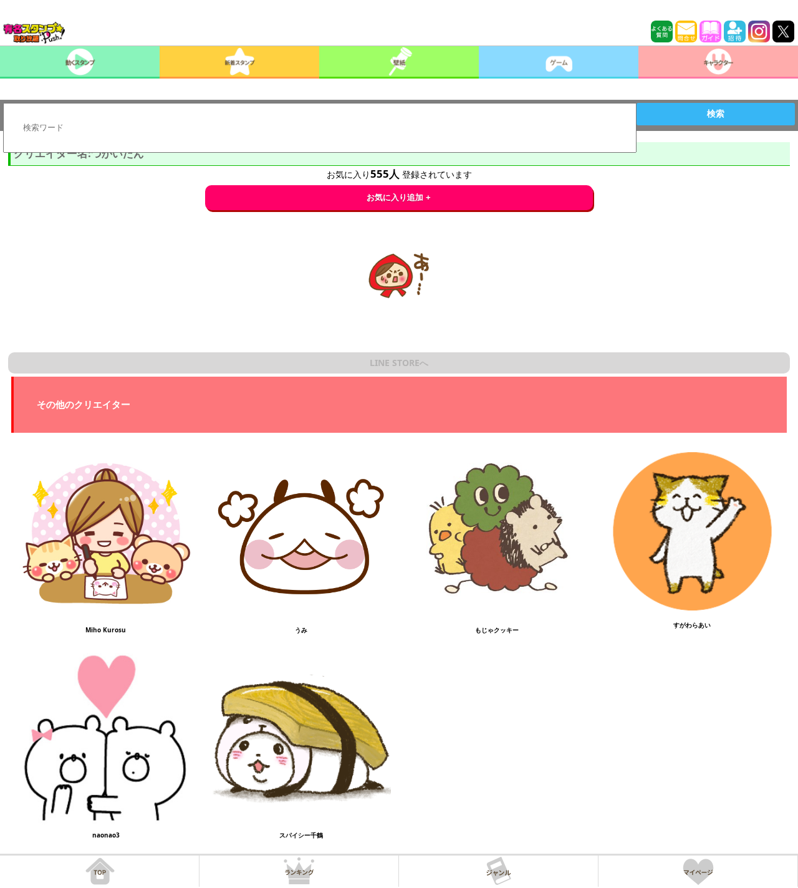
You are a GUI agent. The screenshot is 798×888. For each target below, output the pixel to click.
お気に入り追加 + (399, 197)
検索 (715, 113)
